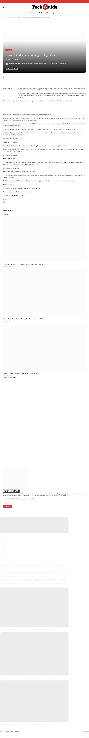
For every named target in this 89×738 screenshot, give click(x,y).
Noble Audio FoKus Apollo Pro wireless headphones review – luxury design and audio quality (32, 565)
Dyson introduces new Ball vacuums (13, 195)
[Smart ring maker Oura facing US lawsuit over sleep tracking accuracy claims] (44, 238)
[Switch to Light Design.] (83, 1)
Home (25, 13)
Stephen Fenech (16, 64)
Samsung (61, 13)
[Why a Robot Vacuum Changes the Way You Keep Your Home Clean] (44, 348)
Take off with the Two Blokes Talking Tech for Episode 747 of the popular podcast (27, 630)
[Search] (85, 1)
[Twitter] (3, 81)
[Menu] (4, 7)
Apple (54, 13)
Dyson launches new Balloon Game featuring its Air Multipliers (21, 188)
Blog (48, 13)
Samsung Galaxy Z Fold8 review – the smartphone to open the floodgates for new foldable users (33, 583)
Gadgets (9, 50)
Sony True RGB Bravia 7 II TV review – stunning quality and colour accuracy (26, 576)
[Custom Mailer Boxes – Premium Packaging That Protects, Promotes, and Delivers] (44, 293)
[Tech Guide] (44, 7)
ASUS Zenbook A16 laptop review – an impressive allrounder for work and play (27, 572)
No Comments (53, 64)
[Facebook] (3, 79)
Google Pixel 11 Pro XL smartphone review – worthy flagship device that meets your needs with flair (34, 569)
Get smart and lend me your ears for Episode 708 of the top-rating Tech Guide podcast (29, 678)
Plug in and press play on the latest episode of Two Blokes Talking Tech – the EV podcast (30, 724)
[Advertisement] (34, 107)
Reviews (41, 13)
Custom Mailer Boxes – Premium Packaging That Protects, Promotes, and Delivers (24, 319)
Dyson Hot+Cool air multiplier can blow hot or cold (17, 192)
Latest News (32, 13)
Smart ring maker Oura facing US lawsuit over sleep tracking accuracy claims (23, 264)
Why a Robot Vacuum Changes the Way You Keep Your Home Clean (21, 373)
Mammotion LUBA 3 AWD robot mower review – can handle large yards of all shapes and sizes (32, 580)
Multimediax (22, 731)
